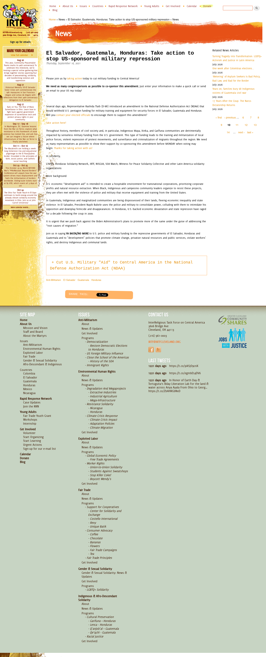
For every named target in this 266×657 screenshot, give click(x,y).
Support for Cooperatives (103, 507)
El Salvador (69, 280)
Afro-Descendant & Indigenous (42, 364)
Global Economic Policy (101, 455)
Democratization (97, 341)
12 (246, 125)
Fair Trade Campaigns (103, 550)
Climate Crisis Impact (103, 419)
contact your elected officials (73, 115)
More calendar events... (20, 207)
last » (250, 132)
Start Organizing (33, 437)
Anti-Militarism (53, 280)
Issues (83, 6)
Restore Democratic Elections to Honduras (107, 347)
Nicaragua (29, 393)
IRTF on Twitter (158, 349)
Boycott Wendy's (100, 479)
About (85, 324)
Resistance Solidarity (100, 404)
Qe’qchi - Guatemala (102, 632)
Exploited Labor (33, 352)
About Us (68, 6)
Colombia (29, 373)
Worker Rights (95, 463)
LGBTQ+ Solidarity (98, 589)
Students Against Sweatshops (109, 471)
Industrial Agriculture (103, 396)
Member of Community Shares (232, 319)
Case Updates (32, 402)
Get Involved (173, 6)
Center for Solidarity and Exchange (104, 513)
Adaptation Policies (102, 423)
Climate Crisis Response (102, 416)
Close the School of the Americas (108, 357)
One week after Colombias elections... (233, 68)
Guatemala (83, 280)
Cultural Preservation (100, 617)
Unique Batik (98, 526)
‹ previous (230, 117)
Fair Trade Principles (99, 558)
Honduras (96, 280)
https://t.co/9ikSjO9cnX (183, 366)
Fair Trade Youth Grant (37, 416)
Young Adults (151, 6)
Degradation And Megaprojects (106, 388)
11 (237, 125)
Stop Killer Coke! (100, 475)
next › (241, 132)
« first (219, 117)
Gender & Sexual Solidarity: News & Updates (104, 575)
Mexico (27, 389)
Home (52, 6)
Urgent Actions (32, 444)
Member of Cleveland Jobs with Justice (232, 342)
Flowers (95, 546)
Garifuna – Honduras (103, 621)
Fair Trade (29, 356)
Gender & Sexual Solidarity (40, 360)
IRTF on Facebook (151, 349)
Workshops (30, 419)
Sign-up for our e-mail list (39, 448)
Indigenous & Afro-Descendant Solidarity (97, 598)
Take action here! (56, 122)
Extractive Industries (103, 392)
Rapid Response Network (123, 6)
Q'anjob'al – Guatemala (104, 628)
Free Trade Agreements (104, 459)
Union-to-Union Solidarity (106, 467)
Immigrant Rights (98, 365)
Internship (29, 423)
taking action (74, 78)
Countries (97, 6)
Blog (54, 10)
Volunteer (29, 433)
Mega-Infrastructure (102, 400)
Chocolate (96, 538)
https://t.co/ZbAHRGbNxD (164, 391)
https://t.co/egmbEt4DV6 (185, 373)
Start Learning (32, 441)
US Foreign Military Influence (105, 353)
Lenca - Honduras (101, 624)
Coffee (94, 534)
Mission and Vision (35, 328)
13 (255, 125)
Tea (92, 554)
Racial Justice (95, 636)
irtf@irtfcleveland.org (164, 342)
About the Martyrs (35, 335)
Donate (207, 6)
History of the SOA (101, 361)
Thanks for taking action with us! (73, 148)
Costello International (103, 518)
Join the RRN (31, 406)
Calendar (192, 6)
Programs (88, 338)
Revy (93, 522)
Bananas (95, 542)
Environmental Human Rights (41, 348)
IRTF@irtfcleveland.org (12, 32)
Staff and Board (33, 331)
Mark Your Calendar (20, 52)
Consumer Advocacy (99, 530)
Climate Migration (101, 427)
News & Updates (92, 328)
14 (228, 132)
